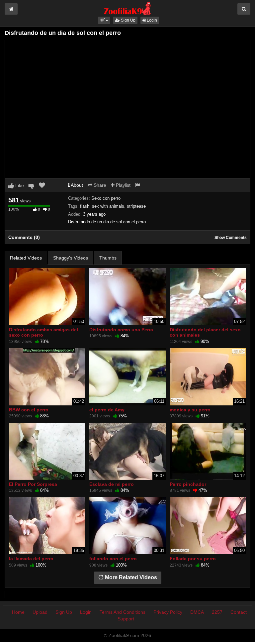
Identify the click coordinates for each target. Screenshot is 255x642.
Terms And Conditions (122, 612)
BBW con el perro (28, 409)
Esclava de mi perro (111, 484)
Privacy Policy (167, 612)
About (76, 185)
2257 (217, 612)
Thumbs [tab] (108, 258)
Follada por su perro (193, 558)
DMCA (197, 612)
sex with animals (108, 206)
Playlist (122, 185)
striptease (136, 206)
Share (99, 185)
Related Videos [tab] (26, 258)
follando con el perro (113, 558)
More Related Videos (130, 577)
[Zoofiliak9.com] (127, 8)
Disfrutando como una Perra (121, 329)
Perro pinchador (188, 484)
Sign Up (127, 20)
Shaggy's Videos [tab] (70, 258)
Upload (40, 612)
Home (18, 612)
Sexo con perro (106, 198)
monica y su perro (190, 409)
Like (19, 185)
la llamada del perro (31, 558)
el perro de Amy (107, 409)
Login (151, 20)
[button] (104, 20)
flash (84, 206)
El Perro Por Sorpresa (33, 484)
